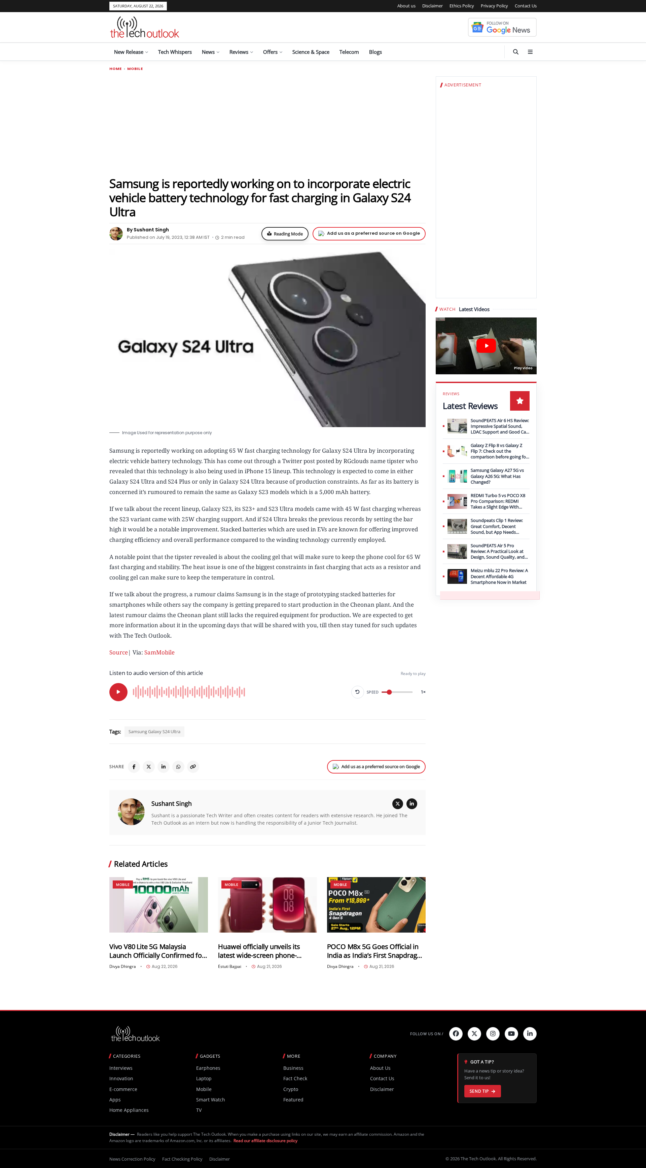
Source (118, 652)
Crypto (290, 1089)
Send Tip (479, 1091)
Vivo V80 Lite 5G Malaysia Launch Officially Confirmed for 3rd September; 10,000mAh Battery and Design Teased (157, 950)
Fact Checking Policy (182, 1159)
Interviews (121, 1068)
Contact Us (526, 6)
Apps (115, 1099)
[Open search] (515, 51)
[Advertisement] (267, 123)
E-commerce (123, 1089)
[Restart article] (357, 692)
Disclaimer (432, 6)
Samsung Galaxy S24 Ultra (154, 731)
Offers (270, 51)
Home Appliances (129, 1110)
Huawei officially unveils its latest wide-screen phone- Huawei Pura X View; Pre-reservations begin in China (259, 950)
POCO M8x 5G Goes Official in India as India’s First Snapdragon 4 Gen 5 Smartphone (376, 950)
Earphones (208, 1068)
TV (199, 1110)
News (208, 51)
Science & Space (310, 51)
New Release (128, 51)
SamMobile (159, 652)
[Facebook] (134, 767)
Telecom (349, 51)
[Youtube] (511, 1034)
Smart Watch (210, 1099)
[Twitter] (474, 1034)
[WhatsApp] (178, 767)
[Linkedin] (530, 1034)
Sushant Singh (171, 803)
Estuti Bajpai (229, 966)
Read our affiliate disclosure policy (265, 1140)
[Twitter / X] (149, 767)
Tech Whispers (175, 51)
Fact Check (295, 1078)
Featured (293, 1099)
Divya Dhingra (122, 966)
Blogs (375, 51)
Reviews (238, 51)
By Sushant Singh (148, 229)
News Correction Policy (132, 1159)
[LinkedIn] (163, 767)
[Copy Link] (193, 767)
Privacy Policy (494, 6)
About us (406, 6)
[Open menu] (530, 51)
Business (293, 1068)
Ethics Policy (462, 6)
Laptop (204, 1078)
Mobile (135, 68)
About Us (380, 1068)
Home (115, 68)
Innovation (121, 1078)
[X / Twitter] (397, 803)
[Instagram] (493, 1034)
